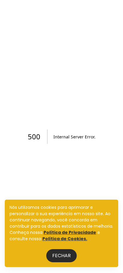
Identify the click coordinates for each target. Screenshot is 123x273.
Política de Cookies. (64, 239)
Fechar (61, 255)
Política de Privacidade (70, 232)
